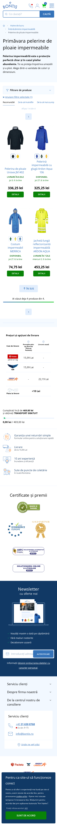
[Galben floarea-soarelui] (18, 156)
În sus (30, 288)
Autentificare (43, 654)
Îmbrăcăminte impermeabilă (21, 29)
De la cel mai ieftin (26, 102)
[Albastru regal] (20, 238)
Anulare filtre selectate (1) (18, 97)
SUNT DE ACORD (26, 815)
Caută (47, 14)
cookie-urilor (21, 796)
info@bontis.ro (25, 734)
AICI (26, 808)
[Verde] (41, 156)
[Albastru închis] (13, 156)
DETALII (15, 194)
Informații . (28, 665)
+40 (25, 724)
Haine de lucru (17, 25)
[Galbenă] (46, 156)
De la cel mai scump (45, 102)
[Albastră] (37, 156)
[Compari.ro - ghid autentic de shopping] (28, 506)
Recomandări (9, 102)
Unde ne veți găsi (30, 744)
